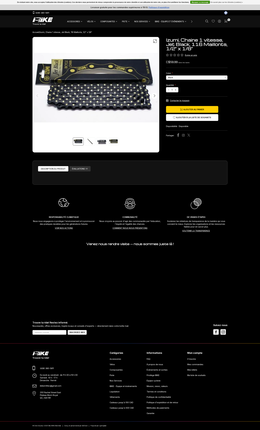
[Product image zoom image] (96, 87)
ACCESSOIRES (73, 21)
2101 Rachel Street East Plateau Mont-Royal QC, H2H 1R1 (50, 395)
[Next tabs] (191, 21)
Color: (169, 73)
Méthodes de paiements (158, 408)
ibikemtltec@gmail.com (50, 386)
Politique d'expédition (159, 7)
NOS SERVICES (141, 21)
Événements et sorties (157, 370)
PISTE (124, 21)
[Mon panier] (225, 22)
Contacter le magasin (179, 100)
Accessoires (115, 359)
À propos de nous (155, 364)
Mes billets (192, 370)
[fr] (225, 12)
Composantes (116, 370)
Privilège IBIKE (153, 375)
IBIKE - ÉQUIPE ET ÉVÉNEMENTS (169, 21)
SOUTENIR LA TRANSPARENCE (196, 231)
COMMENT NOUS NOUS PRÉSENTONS (130, 228)
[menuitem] (75, 21)
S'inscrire (191, 359)
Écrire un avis (191, 55)
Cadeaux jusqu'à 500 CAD (122, 408)
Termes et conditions (156, 391)
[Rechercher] (206, 22)
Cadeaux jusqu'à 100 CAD (121, 402)
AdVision (85, 426)
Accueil (35, 32)
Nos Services (116, 380)
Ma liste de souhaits (196, 375)
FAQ (148, 359)
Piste (112, 375)
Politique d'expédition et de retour (162, 402)
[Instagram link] (223, 332)
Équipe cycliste (153, 380)
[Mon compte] (219, 22)
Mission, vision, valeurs (157, 386)
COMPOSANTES (107, 21)
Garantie (150, 413)
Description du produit (53, 169)
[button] (154, 96)
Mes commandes (195, 364)
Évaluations (80, 169)
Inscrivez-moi (77, 332)
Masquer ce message (200, 2)
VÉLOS (90, 21)
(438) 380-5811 (42, 13)
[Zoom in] (155, 41)
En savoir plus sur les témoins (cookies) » (227, 2)
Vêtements (115, 397)
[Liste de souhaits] (213, 22)
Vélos (112, 364)
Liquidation (115, 391)
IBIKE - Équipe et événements (123, 386)
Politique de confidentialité (159, 397)
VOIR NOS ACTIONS (64, 228)
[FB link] (216, 332)
